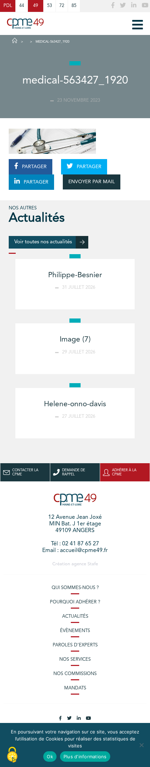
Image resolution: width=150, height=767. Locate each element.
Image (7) (75, 339)
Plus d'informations (85, 756)
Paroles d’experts (75, 645)
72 (61, 5)
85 (74, 5)
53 (49, 5)
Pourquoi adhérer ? (75, 602)
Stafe (93, 564)
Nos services (75, 659)
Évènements (75, 631)
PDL (7, 5)
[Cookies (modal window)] (12, 755)
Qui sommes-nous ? (75, 588)
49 (35, 5)
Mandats (75, 688)
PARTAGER (34, 166)
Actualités (75, 616)
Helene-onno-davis (75, 404)
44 (21, 5)
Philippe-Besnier (75, 275)
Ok (50, 756)
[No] (141, 744)
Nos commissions (75, 674)
